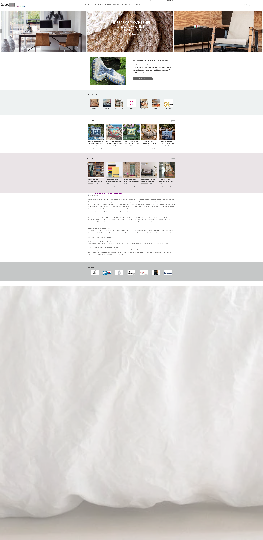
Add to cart (143, 78)
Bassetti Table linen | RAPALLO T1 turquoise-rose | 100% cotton (167, 143)
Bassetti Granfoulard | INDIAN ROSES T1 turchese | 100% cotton (113, 181)
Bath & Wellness (104, 5)
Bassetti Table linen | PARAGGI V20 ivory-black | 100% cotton (131, 143)
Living (93, 5)
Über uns (168, 108)
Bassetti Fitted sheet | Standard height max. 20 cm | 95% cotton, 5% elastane (95, 181)
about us (136, 5)
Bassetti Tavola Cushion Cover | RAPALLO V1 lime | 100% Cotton (114, 143)
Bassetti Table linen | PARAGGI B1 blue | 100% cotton (149, 143)
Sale (131, 108)
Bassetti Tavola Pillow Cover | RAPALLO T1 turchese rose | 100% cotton (96, 143)
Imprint (160, 0)
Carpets (116, 5)
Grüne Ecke (144, 108)
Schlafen (94, 108)
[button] (1, 31)
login (164, 0)
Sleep (87, 5)
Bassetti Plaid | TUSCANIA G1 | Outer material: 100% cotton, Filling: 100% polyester (131, 182)
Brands (124, 5)
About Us (156, 0)
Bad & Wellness (119, 108)
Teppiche (156, 108)
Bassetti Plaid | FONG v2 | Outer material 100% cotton (148, 180)
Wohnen (107, 108)
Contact (152, 0)
